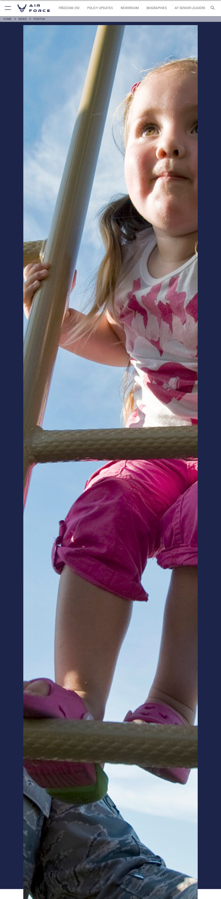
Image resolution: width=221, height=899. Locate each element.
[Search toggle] (213, 8)
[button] (7, 8)
